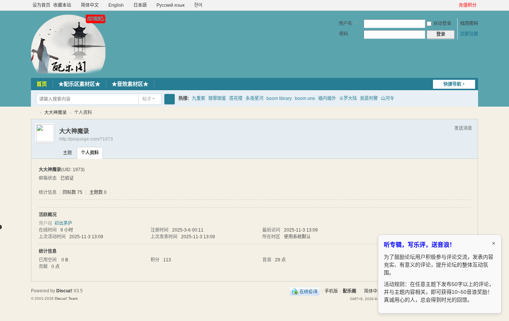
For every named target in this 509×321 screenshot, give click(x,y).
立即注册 (469, 34)
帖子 (146, 99)
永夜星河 (254, 98)
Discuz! (64, 290)
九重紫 (198, 98)
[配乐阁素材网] (68, 43)
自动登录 (442, 23)
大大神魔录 (55, 112)
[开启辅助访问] (455, 5)
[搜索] (169, 99)
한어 (197, 5)
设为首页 (41, 5)
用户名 (345, 23)
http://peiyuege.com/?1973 (86, 139)
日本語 (139, 5)
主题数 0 (98, 192)
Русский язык (169, 5)
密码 (343, 34)
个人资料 (90, 152)
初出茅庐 (63, 223)
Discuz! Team (66, 298)
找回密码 (469, 23)
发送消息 (463, 128)
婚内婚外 (327, 98)
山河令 (387, 98)
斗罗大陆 (348, 98)
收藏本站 (62, 5)
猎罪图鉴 (217, 98)
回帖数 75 (72, 192)
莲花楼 (236, 98)
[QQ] (305, 291)
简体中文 (89, 5)
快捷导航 (452, 84)
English (115, 5)
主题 (67, 152)
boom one (305, 98)
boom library (279, 98)
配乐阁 (349, 291)
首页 (42, 84)
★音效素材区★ (130, 84)
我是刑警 (369, 98)
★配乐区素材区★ (79, 84)
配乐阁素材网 (34, 112)
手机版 (331, 291)
